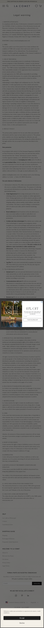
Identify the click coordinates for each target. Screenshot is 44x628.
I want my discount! (32, 319)
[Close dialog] (42, 302)
